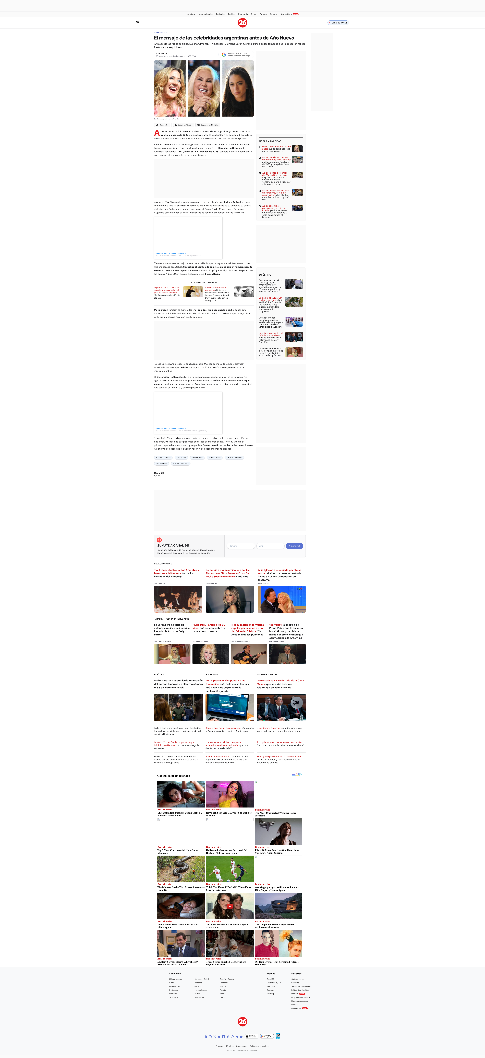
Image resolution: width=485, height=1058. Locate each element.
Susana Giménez (163, 457)
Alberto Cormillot (234, 457)
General (198, 986)
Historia (223, 986)
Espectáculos (160, 32)
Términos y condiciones (301, 986)
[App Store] (251, 1036)
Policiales (173, 994)
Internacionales (267, 674)
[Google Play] (267, 1036)
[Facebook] (206, 1036)
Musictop (270, 994)
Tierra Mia (271, 986)
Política (159, 674)
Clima (171, 983)
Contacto (295, 983)
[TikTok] (228, 1036)
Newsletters (299, 1008)
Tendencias (199, 997)
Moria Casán (197, 457)
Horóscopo (173, 990)
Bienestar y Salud (202, 979)
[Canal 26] (242, 1022)
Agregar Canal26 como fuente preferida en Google (239, 54)
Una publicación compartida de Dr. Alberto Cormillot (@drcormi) (181, 431)
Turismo (223, 997)
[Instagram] (210, 1036)
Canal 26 (163, 53)
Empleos (294, 1005)
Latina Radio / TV (274, 983)
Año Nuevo (181, 457)
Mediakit (297, 994)
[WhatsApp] (232, 1036)
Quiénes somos (297, 979)
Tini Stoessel (161, 463)
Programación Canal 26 (300, 997)
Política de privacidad (300, 990)
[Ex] (214, 1036)
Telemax (270, 990)
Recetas (223, 994)
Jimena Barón (214, 457)
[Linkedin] (223, 1036)
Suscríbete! (294, 546)
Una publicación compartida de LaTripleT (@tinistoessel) (178, 256)
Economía (211, 674)
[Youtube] (219, 1036)
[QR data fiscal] (278, 1038)
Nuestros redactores (299, 1001)
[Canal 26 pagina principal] (242, 26)
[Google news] (241, 1036)
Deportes (198, 983)
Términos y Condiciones (237, 1046)
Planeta (223, 990)
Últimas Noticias (175, 979)
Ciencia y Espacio (227, 979)
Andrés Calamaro (181, 463)
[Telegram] (237, 1036)
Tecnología (173, 997)
